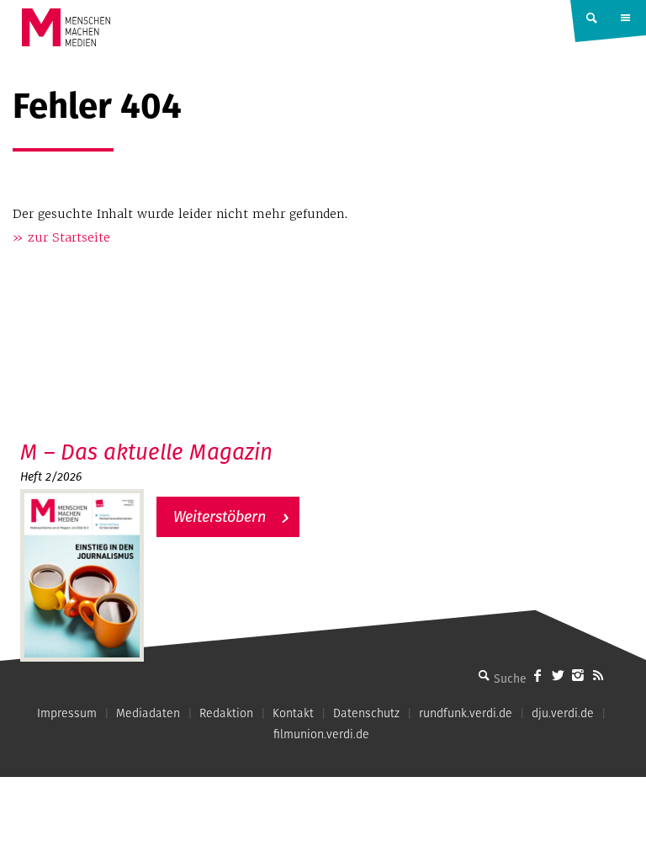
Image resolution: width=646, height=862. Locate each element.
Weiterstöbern (219, 516)
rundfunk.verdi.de (465, 713)
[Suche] (484, 675)
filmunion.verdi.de (321, 734)
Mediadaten (148, 713)
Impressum (67, 713)
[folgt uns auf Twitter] (558, 675)
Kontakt (293, 713)
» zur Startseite (61, 237)
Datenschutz (366, 713)
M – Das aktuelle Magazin (146, 451)
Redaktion (226, 713)
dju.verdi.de (563, 713)
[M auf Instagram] (578, 675)
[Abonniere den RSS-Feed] (598, 675)
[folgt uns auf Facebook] (537, 675)
